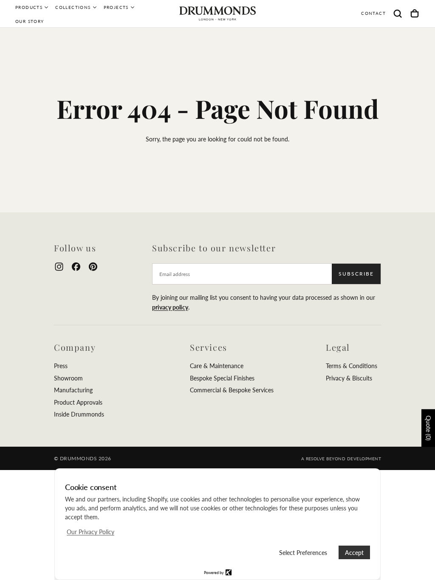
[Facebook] (76, 267)
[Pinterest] (93, 267)
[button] (398, 13)
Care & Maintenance (216, 365)
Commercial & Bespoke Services (232, 390)
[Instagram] (59, 267)
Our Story (29, 21)
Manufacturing (73, 390)
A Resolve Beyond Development (341, 458)
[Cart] (415, 13)
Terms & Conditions (351, 365)
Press (61, 365)
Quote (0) (428, 428)
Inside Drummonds (79, 414)
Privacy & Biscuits (349, 378)
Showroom (68, 378)
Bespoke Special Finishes (222, 378)
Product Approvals (78, 402)
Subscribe (356, 273)
